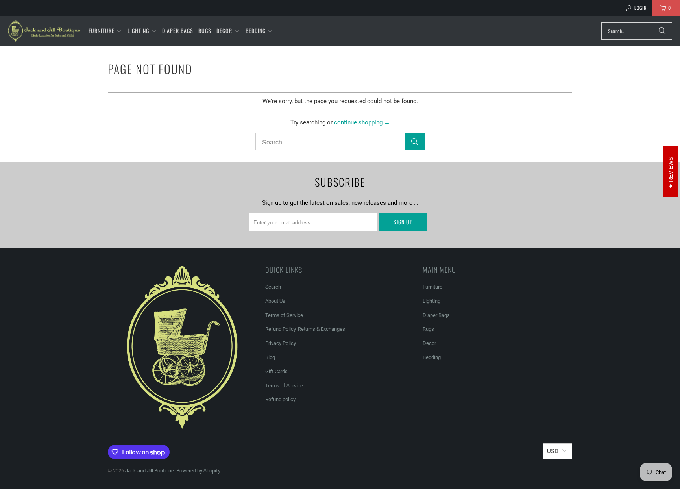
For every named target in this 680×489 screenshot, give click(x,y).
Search (273, 287)
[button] (105, 31)
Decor (429, 343)
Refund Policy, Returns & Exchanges (305, 329)
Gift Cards (276, 371)
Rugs (428, 329)
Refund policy (280, 399)
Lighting (431, 301)
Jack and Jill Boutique (149, 471)
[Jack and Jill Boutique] (44, 31)
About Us (275, 301)
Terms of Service (284, 315)
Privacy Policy (280, 343)
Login (640, 7)
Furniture (432, 287)
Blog (270, 357)
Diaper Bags (436, 315)
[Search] (662, 31)
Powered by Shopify (198, 471)
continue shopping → (362, 122)
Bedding (432, 357)
